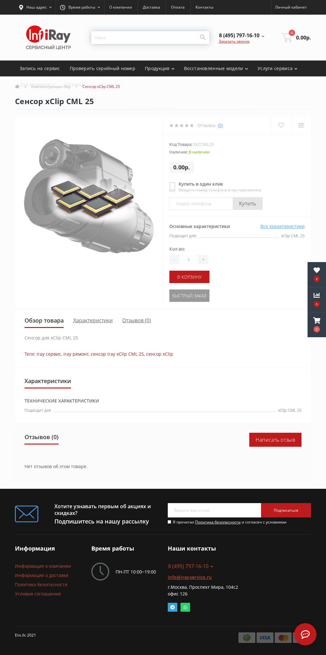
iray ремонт (76, 354)
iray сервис (49, 354)
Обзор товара (44, 320)
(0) (220, 125)
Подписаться (286, 510)
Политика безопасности (218, 522)
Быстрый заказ (189, 296)
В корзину (189, 277)
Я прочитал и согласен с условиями (230, 522)
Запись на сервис (40, 68)
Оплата (178, 7)
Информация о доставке (41, 575)
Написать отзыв (275, 439)
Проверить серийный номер (102, 68)
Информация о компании (43, 566)
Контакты (204, 7)
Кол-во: (177, 249)
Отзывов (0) (136, 320)
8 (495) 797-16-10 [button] (188, 566)
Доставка (151, 7)
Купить (247, 203)
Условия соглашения (38, 594)
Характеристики (93, 320)
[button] (35, 7)
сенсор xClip (159, 354)
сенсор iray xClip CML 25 (117, 354)
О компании (120, 7)
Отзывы (74, 84)
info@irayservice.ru (190, 577)
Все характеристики (282, 226)
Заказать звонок (234, 41)
